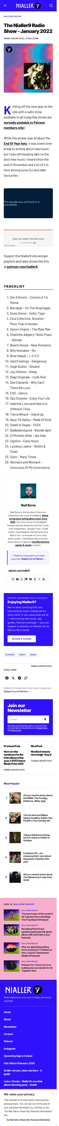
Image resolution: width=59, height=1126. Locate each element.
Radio (33, 655)
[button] (5, 5)
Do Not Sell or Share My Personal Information (28, 1119)
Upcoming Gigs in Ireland (18, 1055)
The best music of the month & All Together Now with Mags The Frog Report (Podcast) (37, 916)
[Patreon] (26, 579)
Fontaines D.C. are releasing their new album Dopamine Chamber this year (37, 857)
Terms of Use (16, 730)
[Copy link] (26, 678)
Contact (8, 1034)
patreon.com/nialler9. (22, 267)
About (7, 1019)
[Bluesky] (30, 579)
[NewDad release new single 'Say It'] (40, 758)
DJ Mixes (10, 655)
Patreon (8, 1041)
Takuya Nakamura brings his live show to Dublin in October (36, 838)
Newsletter (10, 1026)
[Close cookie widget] (52, 1093)
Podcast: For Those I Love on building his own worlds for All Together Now (37, 968)
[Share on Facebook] (7, 678)
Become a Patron (21, 639)
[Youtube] (17, 579)
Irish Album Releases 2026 (19, 1063)
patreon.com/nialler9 (19, 570)
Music (22, 655)
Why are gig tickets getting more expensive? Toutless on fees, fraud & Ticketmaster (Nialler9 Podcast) (36, 951)
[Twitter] (39, 579)
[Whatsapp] (21, 579)
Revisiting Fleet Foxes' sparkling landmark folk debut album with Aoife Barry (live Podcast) (36, 933)
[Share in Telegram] (19, 678)
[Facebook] (35, 579)
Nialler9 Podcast (13, 16)
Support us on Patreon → (33, 558)
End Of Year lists (15, 143)
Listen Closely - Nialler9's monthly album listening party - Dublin (23, 1083)
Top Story (25, 666)
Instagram (9, 1048)
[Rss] (43, 579)
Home (7, 1012)
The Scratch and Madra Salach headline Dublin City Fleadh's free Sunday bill (38, 818)
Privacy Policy (42, 728)
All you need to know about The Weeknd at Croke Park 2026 (37, 877)
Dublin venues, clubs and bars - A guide (23, 1072)
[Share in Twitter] (13, 678)
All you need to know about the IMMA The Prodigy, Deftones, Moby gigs (37, 798)
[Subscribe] (45, 719)
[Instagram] (12, 579)
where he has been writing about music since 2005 (28, 518)
